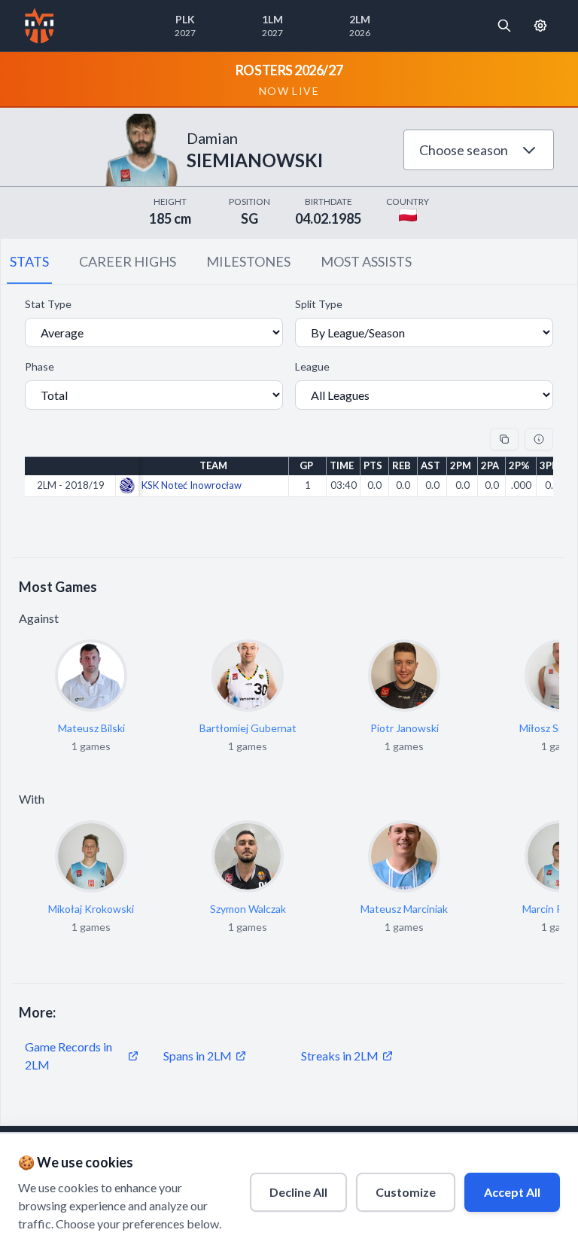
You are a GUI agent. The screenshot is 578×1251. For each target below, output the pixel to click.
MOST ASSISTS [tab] (366, 261)
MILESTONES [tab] (248, 261)
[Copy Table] (504, 439)
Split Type (318, 303)
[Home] (39, 26)
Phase (39, 366)
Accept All (512, 1192)
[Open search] (504, 25)
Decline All (298, 1192)
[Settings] (540, 25)
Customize (406, 1192)
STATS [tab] (29, 261)
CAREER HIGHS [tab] (127, 261)
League (312, 366)
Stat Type (48, 303)
